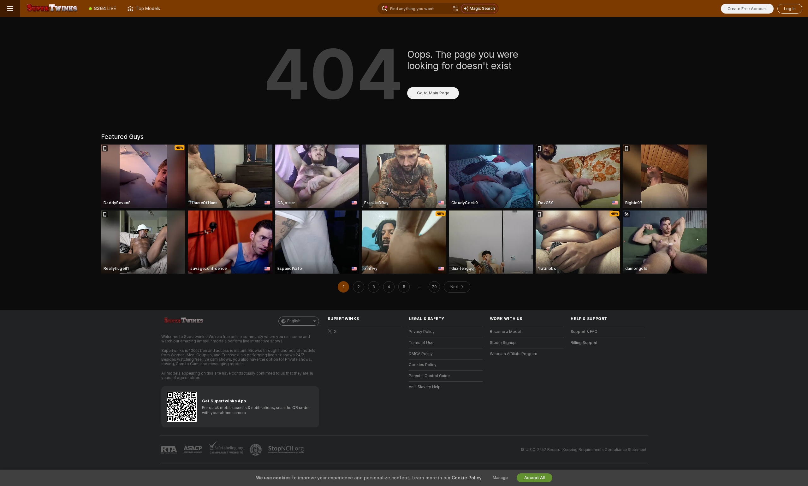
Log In (790, 8)
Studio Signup (503, 343)
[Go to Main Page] (51, 8)
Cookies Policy (423, 365)
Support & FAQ (584, 331)
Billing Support (584, 343)
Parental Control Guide (429, 376)
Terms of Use (421, 343)
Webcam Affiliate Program (513, 354)
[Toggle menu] (10, 8)
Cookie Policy (466, 477)
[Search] (455, 8)
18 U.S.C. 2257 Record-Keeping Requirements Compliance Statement (583, 449)
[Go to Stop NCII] (286, 449)
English (293, 321)
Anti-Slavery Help (425, 387)
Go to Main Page (433, 93)
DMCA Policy (421, 354)
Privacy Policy (422, 331)
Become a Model (505, 331)
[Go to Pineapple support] (256, 450)
